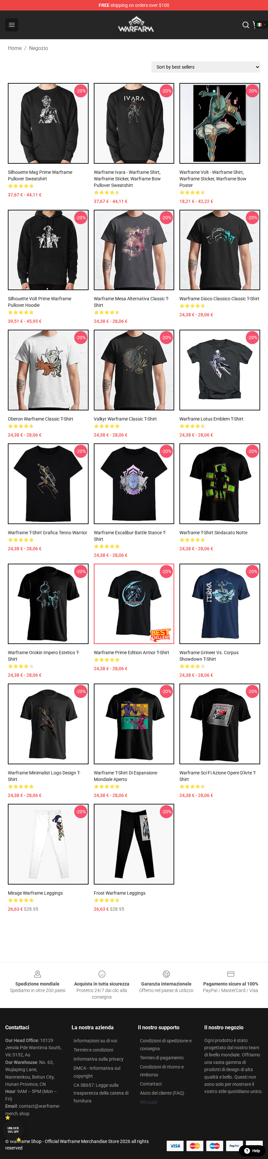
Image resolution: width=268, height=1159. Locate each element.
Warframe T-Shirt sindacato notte (213, 532)
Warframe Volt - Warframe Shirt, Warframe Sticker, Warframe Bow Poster (212, 179)
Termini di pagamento (162, 1057)
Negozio (38, 48)
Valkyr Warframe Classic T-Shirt (125, 419)
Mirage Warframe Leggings (35, 893)
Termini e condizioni (93, 1049)
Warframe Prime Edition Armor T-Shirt (131, 652)
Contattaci (150, 1083)
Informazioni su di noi (95, 1040)
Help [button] (256, 1151)
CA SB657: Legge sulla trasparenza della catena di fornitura (101, 1093)
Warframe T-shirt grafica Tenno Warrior (47, 532)
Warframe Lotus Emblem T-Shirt (211, 419)
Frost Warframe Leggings (119, 893)
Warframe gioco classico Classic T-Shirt (219, 298)
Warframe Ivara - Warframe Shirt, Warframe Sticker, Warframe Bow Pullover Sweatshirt (127, 179)
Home (15, 48)
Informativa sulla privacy (99, 1059)
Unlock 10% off (13, 1130)
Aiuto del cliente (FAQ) (162, 1093)
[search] (246, 25)
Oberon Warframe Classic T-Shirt (40, 419)
